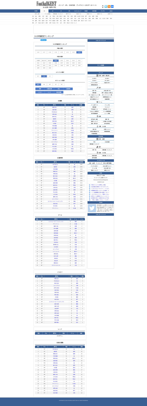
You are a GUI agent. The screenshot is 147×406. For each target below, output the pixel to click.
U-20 (61, 52)
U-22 (73, 52)
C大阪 (82, 18)
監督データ (99, 13)
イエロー (40, 92)
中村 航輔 (54, 125)
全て (38, 76)
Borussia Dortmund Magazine (101, 179)
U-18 (50, 52)
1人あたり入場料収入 (94, 111)
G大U (86, 20)
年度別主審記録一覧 (94, 131)
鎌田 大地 (54, 144)
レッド (49, 92)
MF (50, 84)
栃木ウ (43, 23)
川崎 (57, 16)
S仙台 (39, 23)
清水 (75, 18)
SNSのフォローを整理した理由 (98, 184)
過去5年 (50, 60)
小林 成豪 (54, 139)
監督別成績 (94, 155)
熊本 (111, 18)
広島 (90, 16)
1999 (61, 65)
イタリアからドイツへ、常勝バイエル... (100, 194)
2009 (50, 63)
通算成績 (94, 92)
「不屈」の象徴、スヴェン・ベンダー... (100, 199)
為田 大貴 (56, 306)
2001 (50, 65)
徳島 (93, 18)
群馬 (47, 18)
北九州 (103, 18)
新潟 (72, 16)
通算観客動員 (107, 131)
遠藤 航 (54, 118)
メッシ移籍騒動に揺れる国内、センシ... (100, 192)
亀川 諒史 (54, 132)
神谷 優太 (56, 294)
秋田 (40, 20)
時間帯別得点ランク (107, 97)
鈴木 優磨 (54, 128)
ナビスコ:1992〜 (94, 82)
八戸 (36, 23)
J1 (44, 11)
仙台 (36, 16)
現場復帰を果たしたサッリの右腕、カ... (100, 190)
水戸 (43, 18)
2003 (38, 65)
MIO (65, 23)
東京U (82, 20)
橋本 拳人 (54, 116)
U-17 (44, 52)
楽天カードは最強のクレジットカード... (100, 196)
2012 (79, 60)
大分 (72, 20)
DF (55, 84)
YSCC (50, 20)
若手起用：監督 (94, 119)
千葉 (50, 18)
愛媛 (97, 18)
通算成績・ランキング (58, 13)
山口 (100, 18)
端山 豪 (56, 260)
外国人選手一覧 (107, 90)
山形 (40, 18)
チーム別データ (94, 104)
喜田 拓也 (54, 121)
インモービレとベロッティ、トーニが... (100, 188)
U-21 (67, 52)
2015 (61, 60)
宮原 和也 (56, 290)
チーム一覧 (107, 104)
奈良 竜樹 (55, 392)
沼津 (50, 23)
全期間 (38, 60)
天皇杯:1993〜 (107, 82)
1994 (44, 68)
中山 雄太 (54, 146)
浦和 (47, 16)
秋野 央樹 (56, 313)
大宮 (43, 16)
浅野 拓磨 (56, 230)
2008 (56, 63)
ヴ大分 (71, 23)
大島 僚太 (54, 135)
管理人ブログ (107, 170)
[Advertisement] (74, 29)
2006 (67, 63)
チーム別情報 (47, 13)
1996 (79, 65)
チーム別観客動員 (107, 111)
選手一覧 (94, 90)
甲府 (68, 16)
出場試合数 (49, 88)
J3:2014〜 (94, 80)
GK (61, 84)
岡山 (86, 18)
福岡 (93, 16)
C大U (89, 20)
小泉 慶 (54, 123)
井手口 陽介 (56, 287)
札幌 (36, 18)
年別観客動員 (94, 133)
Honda (53, 23)
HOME (36, 11)
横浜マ (61, 16)
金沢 (68, 18)
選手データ (68, 13)
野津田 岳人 (56, 244)
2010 (44, 63)
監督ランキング (94, 121)
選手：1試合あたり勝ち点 (107, 92)
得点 (59, 88)
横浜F (57, 18)
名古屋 (78, 16)
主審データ (110, 13)
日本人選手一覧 (107, 168)
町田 (61, 18)
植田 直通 (54, 137)
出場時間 (68, 88)
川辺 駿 (56, 297)
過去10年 (44, 60)
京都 (79, 18)
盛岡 (36, 20)
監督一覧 (107, 119)
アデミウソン (54, 130)
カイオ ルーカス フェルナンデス (55, 201)
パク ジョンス (56, 251)
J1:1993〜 (94, 78)
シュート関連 (107, 113)
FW (44, 84)
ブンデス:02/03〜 (94, 166)
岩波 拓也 (55, 203)
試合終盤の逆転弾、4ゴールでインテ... (100, 186)
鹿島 (40, 16)
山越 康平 (56, 308)
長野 (57, 20)
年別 (94, 141)
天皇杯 (86, 11)
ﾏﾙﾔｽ (57, 23)
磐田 (75, 16)
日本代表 (94, 11)
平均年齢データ (94, 109)
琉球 (79, 20)
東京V (53, 18)
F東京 (54, 16)
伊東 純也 (54, 114)
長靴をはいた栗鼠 (101, 175)
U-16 (38, 52)
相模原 (53, 20)
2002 (44, 65)
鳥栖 (97, 16)
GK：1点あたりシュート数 (94, 94)
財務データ (89, 13)
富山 (61, 20)
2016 (56, 60)
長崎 (107, 18)
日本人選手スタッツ (107, 166)
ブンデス (103, 11)
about (111, 11)
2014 (67, 60)
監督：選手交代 (94, 123)
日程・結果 (37, 13)
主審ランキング (107, 129)
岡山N (68, 23)
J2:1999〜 (107, 78)
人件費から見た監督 (107, 121)
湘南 (65, 16)
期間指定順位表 (94, 84)
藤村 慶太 (54, 151)
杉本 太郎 (56, 256)
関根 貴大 (54, 107)
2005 (73, 63)
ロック (75, 23)
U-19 (56, 52)
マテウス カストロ (56, 265)
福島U (43, 20)
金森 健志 (54, 109)
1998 (67, 65)
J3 (61, 11)
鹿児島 (75, 20)
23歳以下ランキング (94, 97)
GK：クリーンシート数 (107, 94)
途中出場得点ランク (94, 99)
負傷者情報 (107, 99)
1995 (38, 68)
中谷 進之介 (54, 112)
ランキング (107, 107)
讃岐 (90, 18)
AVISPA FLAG (100, 182)
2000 (56, 65)
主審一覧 (94, 129)
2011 (38, 63)
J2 (52, 11)
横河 (47, 23)
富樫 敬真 (56, 233)
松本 (65, 18)
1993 (50, 68)
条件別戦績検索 (94, 113)
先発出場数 (58, 92)
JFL (69, 11)
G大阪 (82, 16)
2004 (79, 63)
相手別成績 (94, 157)
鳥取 (68, 20)
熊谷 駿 (56, 258)
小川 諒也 (54, 148)
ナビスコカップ (77, 11)
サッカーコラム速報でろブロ (100, 177)
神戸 (86, 16)
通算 (40, 88)
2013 (73, 60)
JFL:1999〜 (107, 80)
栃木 (47, 20)
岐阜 (72, 18)
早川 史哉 (56, 320)
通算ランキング (94, 170)
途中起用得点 (107, 123)
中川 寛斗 (55, 206)
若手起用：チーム (107, 109)
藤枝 (65, 20)
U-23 (79, 52)
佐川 (61, 23)
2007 (61, 63)
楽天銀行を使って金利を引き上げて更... (100, 198)
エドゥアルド (54, 141)
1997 (73, 65)
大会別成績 (107, 141)
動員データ (78, 13)
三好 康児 (56, 247)
